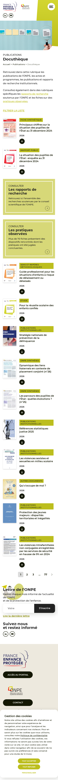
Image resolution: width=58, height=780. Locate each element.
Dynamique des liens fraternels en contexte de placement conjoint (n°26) (35, 368)
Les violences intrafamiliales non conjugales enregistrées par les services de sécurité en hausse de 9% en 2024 (36, 550)
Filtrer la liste (14, 110)
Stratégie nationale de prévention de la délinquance (33, 338)
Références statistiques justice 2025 (33, 430)
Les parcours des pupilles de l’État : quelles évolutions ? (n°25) (36, 398)
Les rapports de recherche (22, 191)
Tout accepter (29, 761)
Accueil (6, 64)
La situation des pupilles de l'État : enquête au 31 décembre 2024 (36, 158)
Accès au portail (18, 675)
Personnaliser (29, 773)
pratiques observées (15, 101)
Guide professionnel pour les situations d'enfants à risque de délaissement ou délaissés (36, 276)
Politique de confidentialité (33, 735)
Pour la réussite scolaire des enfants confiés (36, 307)
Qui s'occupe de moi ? (32, 485)
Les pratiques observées (20, 232)
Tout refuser (29, 767)
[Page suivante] (52, 574)
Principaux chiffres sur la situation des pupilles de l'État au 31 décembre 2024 (35, 127)
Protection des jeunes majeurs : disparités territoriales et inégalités (34, 515)
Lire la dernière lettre (16, 616)
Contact (18, 702)
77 (45, 574)
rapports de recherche (34, 93)
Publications (19, 64)
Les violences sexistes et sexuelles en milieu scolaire (36, 460)
